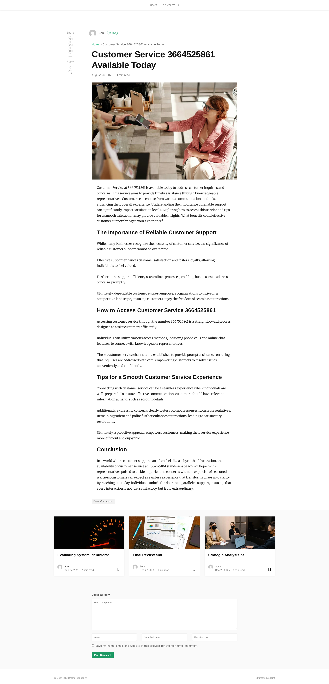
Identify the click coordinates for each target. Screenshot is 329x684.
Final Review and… (149, 555)
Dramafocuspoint (103, 501)
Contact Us (171, 5)
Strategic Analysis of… (227, 555)
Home (153, 5)
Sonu (107, 33)
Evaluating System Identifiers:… (85, 555)
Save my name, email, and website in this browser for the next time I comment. (146, 645)
